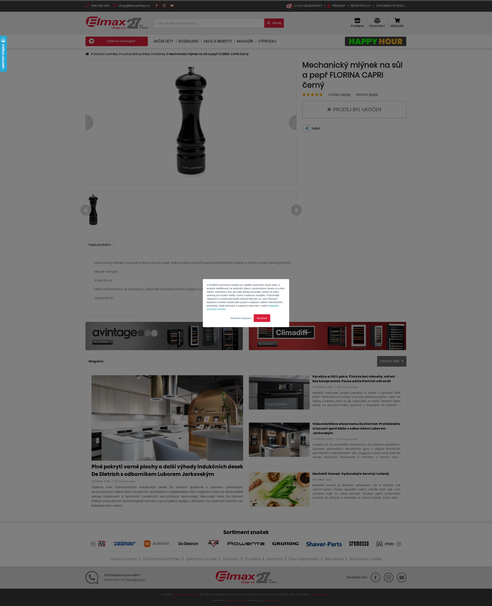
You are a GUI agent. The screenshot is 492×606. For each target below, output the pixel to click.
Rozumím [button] (262, 318)
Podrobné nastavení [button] (240, 318)
